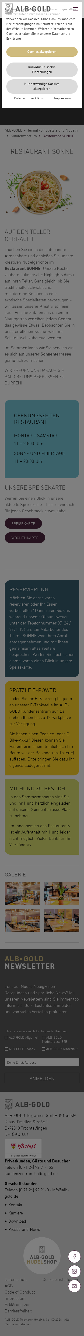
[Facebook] (74, 1256)
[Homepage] (27, 9)
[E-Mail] (74, 1286)
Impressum (62, 98)
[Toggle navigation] (75, 9)
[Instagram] (74, 1271)
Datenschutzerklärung (30, 98)
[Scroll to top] (74, 1303)
